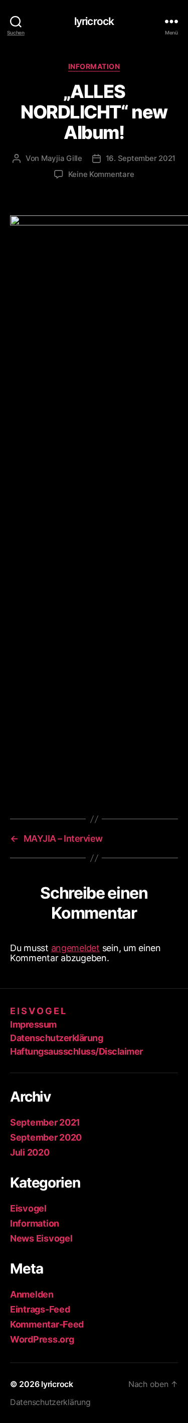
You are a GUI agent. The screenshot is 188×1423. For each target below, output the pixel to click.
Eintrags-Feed (40, 1309)
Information (94, 66)
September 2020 (46, 1137)
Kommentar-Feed (47, 1324)
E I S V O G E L (38, 1011)
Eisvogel (28, 1208)
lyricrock (94, 21)
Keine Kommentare (101, 174)
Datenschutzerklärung (56, 1038)
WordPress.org (42, 1339)
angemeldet (75, 948)
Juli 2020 (30, 1152)
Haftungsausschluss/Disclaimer (76, 1051)
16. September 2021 (140, 158)
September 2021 (45, 1122)
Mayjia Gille (61, 158)
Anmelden (32, 1294)
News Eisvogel (41, 1238)
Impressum (33, 1024)
